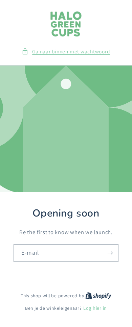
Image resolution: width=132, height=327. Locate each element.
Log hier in (95, 308)
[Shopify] (98, 295)
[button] (66, 51)
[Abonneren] (110, 253)
